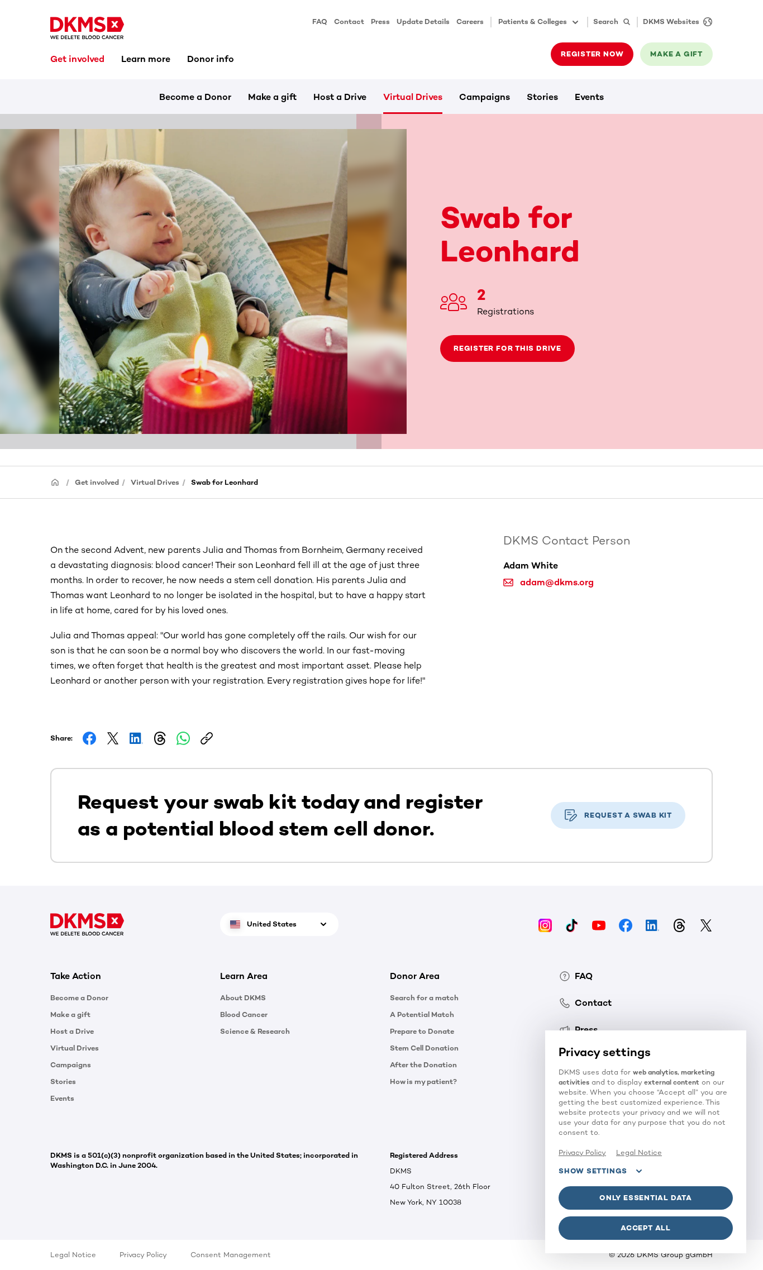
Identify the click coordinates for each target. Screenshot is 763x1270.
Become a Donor (195, 97)
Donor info (210, 59)
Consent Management (230, 1254)
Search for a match (424, 998)
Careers (470, 21)
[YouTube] (598, 924)
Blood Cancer (244, 1014)
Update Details (423, 21)
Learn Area (244, 976)
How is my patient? (423, 1081)
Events (589, 97)
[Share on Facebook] (89, 738)
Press (380, 21)
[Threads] (679, 924)
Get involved (77, 59)
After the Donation (423, 1065)
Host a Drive (339, 97)
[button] (126, 976)
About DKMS (243, 998)
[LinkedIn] (652, 924)
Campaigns (484, 97)
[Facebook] (625, 924)
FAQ (319, 21)
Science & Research (255, 1031)
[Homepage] (55, 482)
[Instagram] (545, 924)
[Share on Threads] (159, 738)
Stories (542, 97)
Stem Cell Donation (424, 1048)
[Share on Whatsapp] (183, 738)
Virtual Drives (412, 97)
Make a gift (272, 97)
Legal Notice (73, 1254)
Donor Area (415, 976)
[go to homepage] (87, 28)
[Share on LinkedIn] (136, 738)
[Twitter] (706, 924)
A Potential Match (422, 1014)
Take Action (75, 976)
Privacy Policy (143, 1254)
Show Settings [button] (593, 1171)
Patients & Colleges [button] (532, 21)
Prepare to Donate (422, 1031)
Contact (349, 21)
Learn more (145, 59)
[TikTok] (572, 924)
